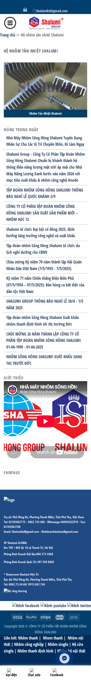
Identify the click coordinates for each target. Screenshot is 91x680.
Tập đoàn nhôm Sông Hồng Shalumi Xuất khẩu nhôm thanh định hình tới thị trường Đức (42, 321)
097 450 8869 (45, 562)
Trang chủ (7, 35)
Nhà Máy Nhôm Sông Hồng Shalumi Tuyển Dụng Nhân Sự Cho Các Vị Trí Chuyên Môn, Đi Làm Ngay (45, 141)
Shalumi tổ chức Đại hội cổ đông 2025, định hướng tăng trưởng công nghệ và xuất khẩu (40, 232)
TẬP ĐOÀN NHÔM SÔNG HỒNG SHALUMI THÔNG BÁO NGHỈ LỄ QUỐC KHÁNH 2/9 (44, 193)
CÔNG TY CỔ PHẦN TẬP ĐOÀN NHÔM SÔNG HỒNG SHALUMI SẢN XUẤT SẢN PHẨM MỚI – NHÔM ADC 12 (42, 213)
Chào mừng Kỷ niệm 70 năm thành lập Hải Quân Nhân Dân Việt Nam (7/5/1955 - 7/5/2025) (44, 265)
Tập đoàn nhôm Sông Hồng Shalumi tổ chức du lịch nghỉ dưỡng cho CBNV (43, 249)
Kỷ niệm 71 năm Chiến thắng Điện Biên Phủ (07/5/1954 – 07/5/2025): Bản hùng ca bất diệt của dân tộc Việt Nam (45, 284)
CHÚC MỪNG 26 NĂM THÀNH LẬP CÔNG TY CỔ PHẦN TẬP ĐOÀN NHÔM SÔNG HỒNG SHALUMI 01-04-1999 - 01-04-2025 (43, 340)
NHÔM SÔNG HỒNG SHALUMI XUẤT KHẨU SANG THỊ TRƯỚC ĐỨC (44, 360)
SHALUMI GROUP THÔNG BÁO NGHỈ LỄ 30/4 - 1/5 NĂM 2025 (44, 304)
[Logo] (45, 23)
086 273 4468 (44, 554)
